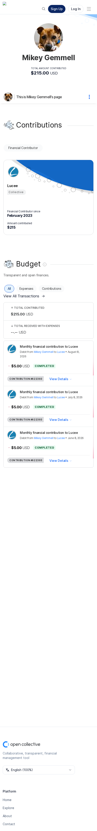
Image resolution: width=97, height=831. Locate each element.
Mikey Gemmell (43, 352)
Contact (9, 824)
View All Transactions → (24, 296)
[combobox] (39, 769)
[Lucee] (12, 171)
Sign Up (57, 9)
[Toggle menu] (89, 9)
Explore (8, 808)
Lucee (61, 352)
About (7, 816)
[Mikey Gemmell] (9, 96)
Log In (76, 9)
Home (7, 800)
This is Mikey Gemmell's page (39, 97)
